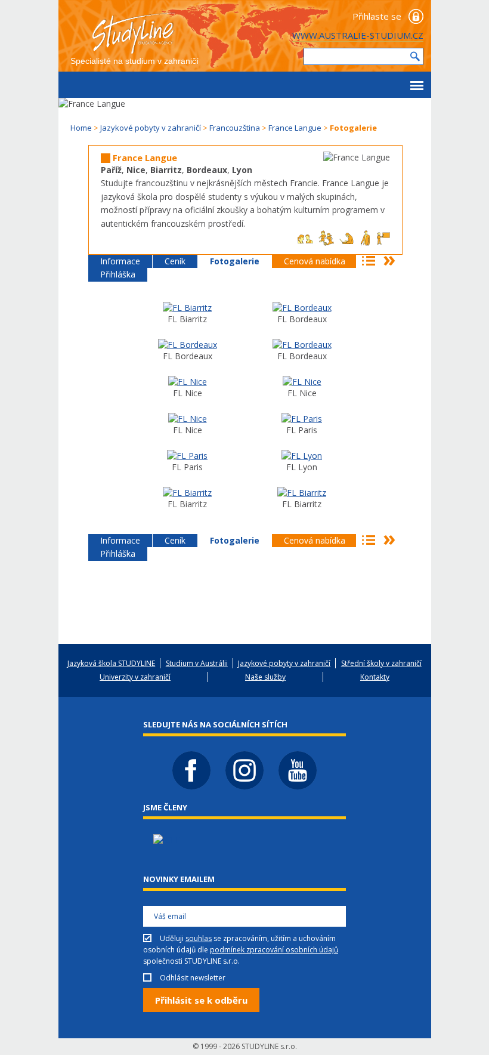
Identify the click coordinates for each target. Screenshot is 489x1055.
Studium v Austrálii (197, 663)
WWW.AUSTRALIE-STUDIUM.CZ (357, 35)
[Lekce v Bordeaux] (302, 307)
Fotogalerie (234, 261)
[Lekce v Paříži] (301, 418)
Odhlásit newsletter (192, 978)
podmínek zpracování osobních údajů (274, 950)
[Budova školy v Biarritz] (187, 307)
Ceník (175, 261)
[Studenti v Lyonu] (301, 455)
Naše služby (265, 677)
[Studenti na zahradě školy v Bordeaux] (302, 344)
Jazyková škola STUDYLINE (111, 663)
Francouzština (234, 127)
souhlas (198, 938)
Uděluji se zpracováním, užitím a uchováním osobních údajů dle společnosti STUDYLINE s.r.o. (240, 949)
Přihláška (117, 274)
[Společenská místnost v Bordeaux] (187, 344)
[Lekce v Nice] (302, 381)
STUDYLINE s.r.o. (269, 1046)
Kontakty (374, 677)
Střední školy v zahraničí (381, 663)
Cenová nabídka (314, 261)
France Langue (294, 127)
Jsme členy (165, 807)
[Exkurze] (187, 455)
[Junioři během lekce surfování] (187, 492)
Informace (120, 261)
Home (81, 127)
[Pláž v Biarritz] (301, 492)
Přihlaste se (376, 16)
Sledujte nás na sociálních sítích (215, 724)
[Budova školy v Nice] (187, 381)
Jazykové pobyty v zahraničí (150, 127)
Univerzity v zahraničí (135, 677)
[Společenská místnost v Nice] (187, 418)
